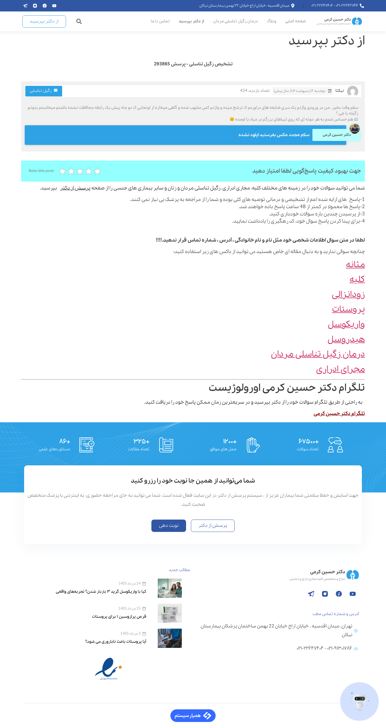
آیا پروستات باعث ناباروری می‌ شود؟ (115, 642)
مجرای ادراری (340, 369)
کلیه (357, 279)
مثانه (355, 265)
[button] (79, 22)
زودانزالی (348, 295)
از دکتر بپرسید (191, 21)
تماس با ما (160, 21)
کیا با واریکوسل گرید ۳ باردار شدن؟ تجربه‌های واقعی (101, 592)
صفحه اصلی (295, 21)
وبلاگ (271, 21)
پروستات (348, 309)
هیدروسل (346, 339)
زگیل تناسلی (41, 91)
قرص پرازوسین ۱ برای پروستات (119, 617)
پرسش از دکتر (75, 188)
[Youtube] (54, 6)
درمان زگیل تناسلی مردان (235, 21)
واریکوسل (346, 324)
